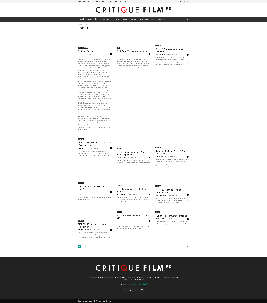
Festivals (133, 19)
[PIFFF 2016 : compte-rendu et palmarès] (172, 39)
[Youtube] (187, 1)
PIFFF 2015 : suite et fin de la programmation (169, 191)
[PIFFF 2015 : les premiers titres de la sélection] (95, 214)
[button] (186, 19)
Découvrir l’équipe (112, 1)
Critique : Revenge (86, 51)
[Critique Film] (133, 10)
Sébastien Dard (82, 54)
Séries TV (125, 19)
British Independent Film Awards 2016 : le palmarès (132, 153)
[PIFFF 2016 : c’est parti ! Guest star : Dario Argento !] (95, 137)
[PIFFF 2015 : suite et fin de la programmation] (172, 178)
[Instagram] (180, 1)
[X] (184, 1)
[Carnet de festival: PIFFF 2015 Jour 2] (133, 178)
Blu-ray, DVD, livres (106, 19)
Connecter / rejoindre (99, 1)
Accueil (81, 19)
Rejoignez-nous (123, 1)
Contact (132, 1)
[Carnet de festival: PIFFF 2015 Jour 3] (95, 177)
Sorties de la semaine (158, 19)
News (117, 19)
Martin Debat (159, 156)
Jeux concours (143, 19)
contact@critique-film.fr (139, 284)
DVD (118, 47)
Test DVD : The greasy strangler (132, 51)
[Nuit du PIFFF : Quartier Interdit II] (172, 210)
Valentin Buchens (160, 195)
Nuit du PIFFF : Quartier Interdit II (171, 216)
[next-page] (88, 246)
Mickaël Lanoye (121, 54)
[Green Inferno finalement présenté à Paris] (133, 210)
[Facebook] (177, 1)
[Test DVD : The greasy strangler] (133, 40)
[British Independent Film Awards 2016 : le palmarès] (133, 141)
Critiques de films (92, 19)
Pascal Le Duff (82, 148)
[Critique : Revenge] (95, 40)
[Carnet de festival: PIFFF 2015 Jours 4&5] (172, 141)
